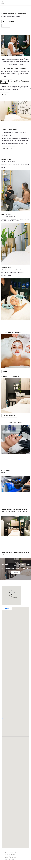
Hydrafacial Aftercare (7, 471)
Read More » (3, 472)
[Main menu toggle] (27, 2)
